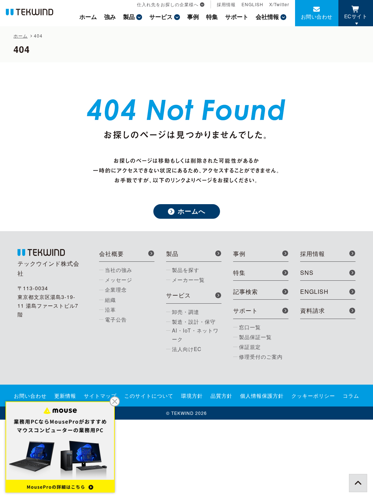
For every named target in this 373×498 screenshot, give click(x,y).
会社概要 (111, 253)
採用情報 (226, 4)
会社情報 (267, 16)
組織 (110, 299)
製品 (129, 16)
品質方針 (221, 395)
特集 (212, 16)
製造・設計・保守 (194, 321)
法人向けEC (186, 349)
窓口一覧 (250, 327)
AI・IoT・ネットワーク (195, 335)
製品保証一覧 (255, 337)
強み (110, 16)
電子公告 (116, 319)
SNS (307, 272)
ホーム (88, 16)
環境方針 (192, 395)
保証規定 (250, 346)
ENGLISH (252, 4)
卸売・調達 (185, 311)
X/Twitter (279, 4)
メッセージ (118, 279)
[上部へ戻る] (358, 483)
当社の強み (118, 269)
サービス (161, 16)
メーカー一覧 (188, 279)
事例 (193, 16)
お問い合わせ (317, 16)
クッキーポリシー (313, 395)
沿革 (110, 309)
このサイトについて (148, 395)
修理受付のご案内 (261, 356)
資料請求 (312, 310)
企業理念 (116, 289)
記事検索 (245, 291)
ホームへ (191, 211)
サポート (236, 16)
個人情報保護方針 (262, 395)
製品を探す (185, 269)
